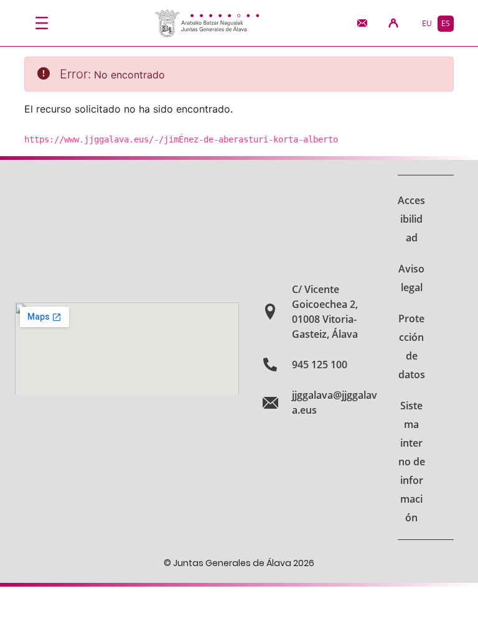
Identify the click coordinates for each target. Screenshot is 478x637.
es (445, 23)
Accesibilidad (411, 218)
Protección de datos (411, 346)
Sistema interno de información (411, 461)
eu (427, 23)
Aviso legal (411, 278)
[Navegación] (41, 23)
